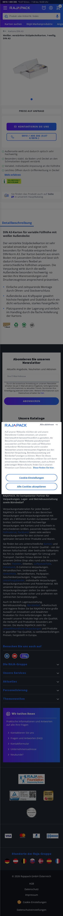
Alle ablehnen (47, 424)
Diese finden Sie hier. (43, 467)
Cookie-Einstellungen (31, 477)
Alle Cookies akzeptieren (31, 486)
